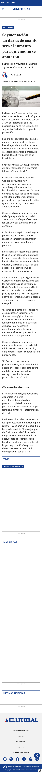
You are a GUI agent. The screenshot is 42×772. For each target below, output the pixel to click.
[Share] (37, 756)
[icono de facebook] (17, 759)
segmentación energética (13, 467)
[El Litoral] (21, 9)
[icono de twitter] (11, 759)
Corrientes (8, 28)
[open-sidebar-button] (3, 9)
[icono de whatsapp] (24, 759)
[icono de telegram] (31, 759)
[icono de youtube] (5, 759)
